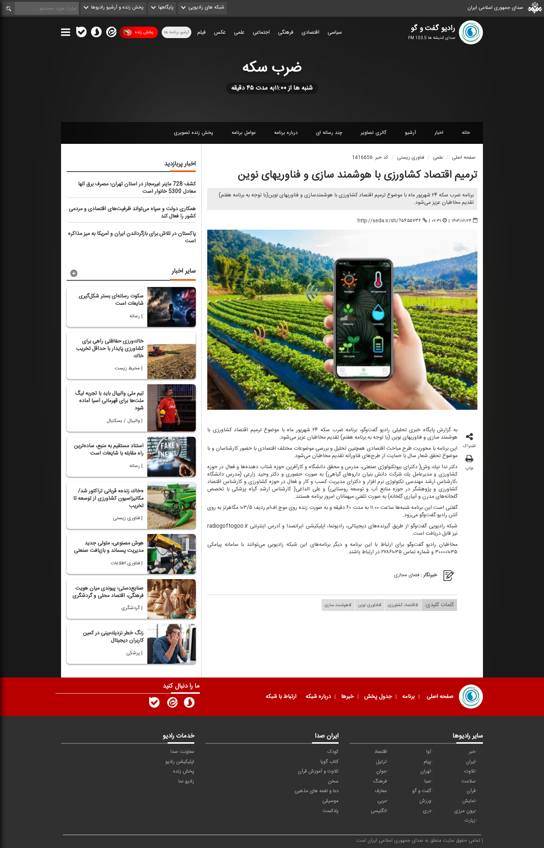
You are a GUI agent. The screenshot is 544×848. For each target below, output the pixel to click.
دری (427, 811)
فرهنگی (285, 32)
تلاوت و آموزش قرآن (318, 771)
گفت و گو (421, 791)
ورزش (425, 801)
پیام (427, 762)
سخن (333, 781)
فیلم (201, 32)
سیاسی (335, 32)
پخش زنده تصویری (193, 133)
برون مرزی (465, 811)
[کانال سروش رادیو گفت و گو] (189, 704)
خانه (466, 133)
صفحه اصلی (464, 157)
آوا (428, 752)
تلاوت (470, 771)
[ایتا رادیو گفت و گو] (171, 704)
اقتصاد (381, 752)
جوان (381, 771)
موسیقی (330, 801)
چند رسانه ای (329, 133)
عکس (220, 32)
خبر (472, 752)
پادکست (331, 811)
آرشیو (410, 133)
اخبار (438, 133)
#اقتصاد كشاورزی (403, 605)
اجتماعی (261, 32)
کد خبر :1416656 (370, 157)
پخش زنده (144, 32)
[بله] (81, 34)
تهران (425, 771)
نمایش (469, 801)
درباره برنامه (286, 133)
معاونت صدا (182, 752)
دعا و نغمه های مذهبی (317, 791)
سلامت (468, 781)
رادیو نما (186, 781)
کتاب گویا (329, 762)
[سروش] (96, 34)
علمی (239, 32)
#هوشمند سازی (338, 605)
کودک (333, 752)
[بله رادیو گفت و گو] (154, 704)
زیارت (470, 821)
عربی (382, 801)
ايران (471, 762)
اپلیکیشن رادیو (179, 762)
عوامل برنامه (244, 133)
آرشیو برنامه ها (176, 32)
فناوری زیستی (410, 157)
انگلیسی (379, 811)
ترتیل (381, 762)
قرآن (471, 791)
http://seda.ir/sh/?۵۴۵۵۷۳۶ (389, 220)
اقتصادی (310, 32)
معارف (381, 791)
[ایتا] (110, 34)
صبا (427, 781)
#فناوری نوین (370, 605)
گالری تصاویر (373, 133)
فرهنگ (380, 781)
